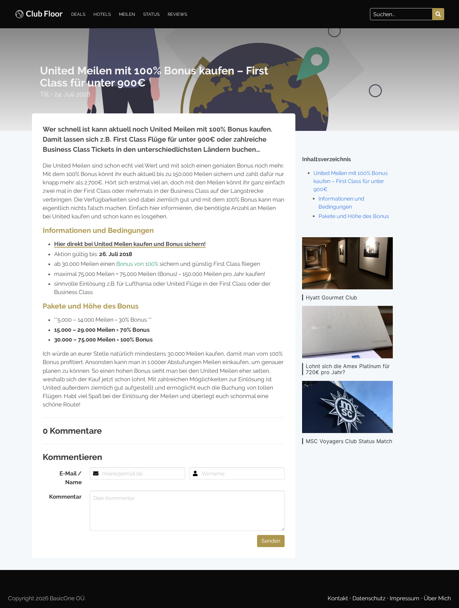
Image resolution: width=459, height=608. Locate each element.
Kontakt (338, 598)
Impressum (405, 598)
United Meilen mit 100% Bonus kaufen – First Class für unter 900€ (351, 181)
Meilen (127, 14)
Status (151, 14)
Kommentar (65, 496)
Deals (78, 14)
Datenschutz (369, 598)
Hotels (102, 14)
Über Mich (437, 598)
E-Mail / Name (70, 477)
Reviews (177, 14)
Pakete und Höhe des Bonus (354, 216)
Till (45, 94)
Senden (270, 541)
